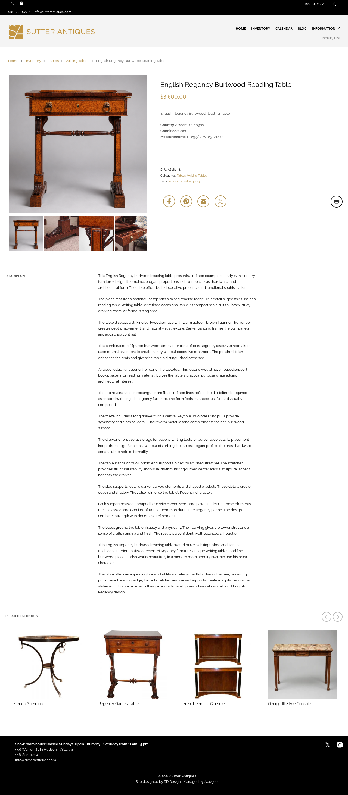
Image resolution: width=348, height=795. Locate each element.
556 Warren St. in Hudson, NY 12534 (44, 749)
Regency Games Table (118, 704)
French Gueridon (28, 704)
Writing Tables (77, 61)
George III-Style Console (289, 704)
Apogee (211, 782)
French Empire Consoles (204, 704)
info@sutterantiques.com (52, 12)
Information (323, 28)
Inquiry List (331, 38)
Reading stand (178, 181)
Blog (302, 28)
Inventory (314, 4)
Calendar (284, 28)
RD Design (172, 782)
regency (194, 181)
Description (15, 276)
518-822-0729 (19, 12)
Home (241, 28)
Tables (53, 61)
